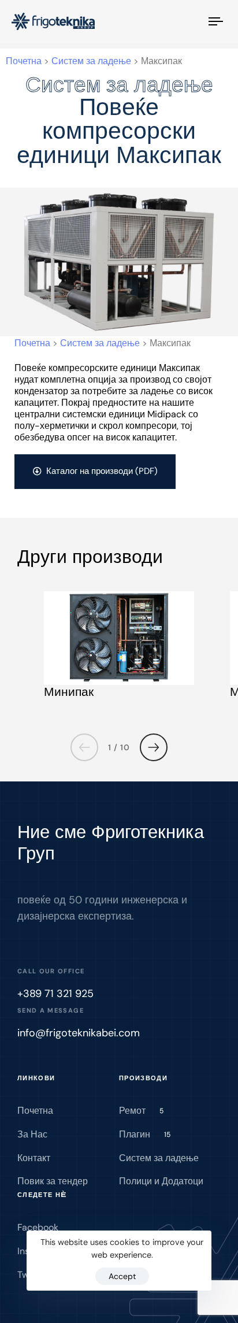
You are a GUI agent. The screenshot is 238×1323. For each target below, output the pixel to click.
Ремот (141, 1111)
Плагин (144, 1134)
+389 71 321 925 (55, 993)
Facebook (37, 1227)
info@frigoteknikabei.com (78, 1033)
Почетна (35, 1111)
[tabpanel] (119, 648)
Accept (122, 1276)
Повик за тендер (52, 1181)
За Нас (32, 1134)
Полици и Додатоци (161, 1181)
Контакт (33, 1158)
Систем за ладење (159, 1158)
